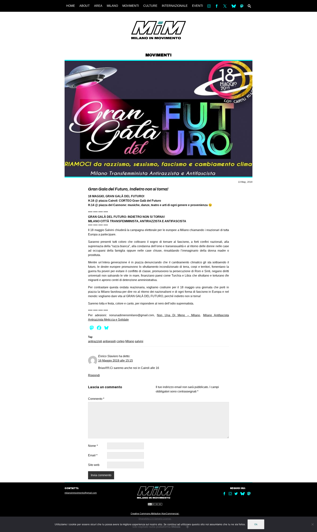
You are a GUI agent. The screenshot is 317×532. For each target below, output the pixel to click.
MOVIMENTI (130, 5)
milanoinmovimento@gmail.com (81, 493)
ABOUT (84, 5)
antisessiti (109, 341)
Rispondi (94, 375)
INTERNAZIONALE (175, 5)
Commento (96, 398)
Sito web (93, 464)
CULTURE (150, 5)
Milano (129, 341)
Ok (256, 524)
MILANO (112, 5)
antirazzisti (95, 341)
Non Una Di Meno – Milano (178, 315)
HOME (70, 5)
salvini (139, 341)
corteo (120, 341)
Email (92, 455)
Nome (93, 445)
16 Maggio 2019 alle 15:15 (115, 360)
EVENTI (197, 5)
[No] (312, 524)
